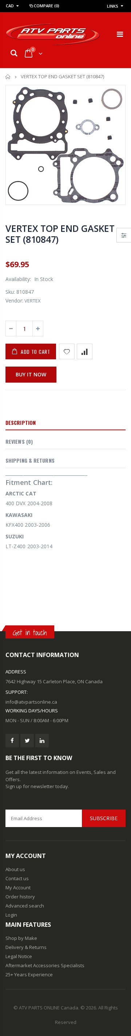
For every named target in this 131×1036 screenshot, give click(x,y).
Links (112, 6)
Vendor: (14, 300)
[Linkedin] (42, 740)
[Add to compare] (84, 351)
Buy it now (31, 374)
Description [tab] (20, 422)
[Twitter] (27, 740)
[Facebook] (12, 740)
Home (8, 76)
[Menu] (120, 34)
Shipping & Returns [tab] (30, 460)
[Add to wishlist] (67, 351)
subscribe (104, 818)
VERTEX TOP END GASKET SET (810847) (60, 233)
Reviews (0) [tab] (19, 441)
